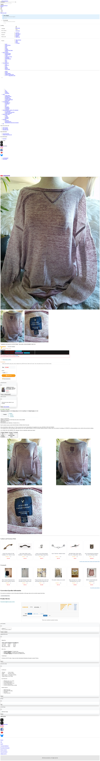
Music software (5, 52)
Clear (50, 615)
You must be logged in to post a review (7, 601)
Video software (18, 39)
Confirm (5, 631)
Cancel (2, 394)
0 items (75, 609)
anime (17, 40)
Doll (6, 66)
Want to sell (3, 36)
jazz (6, 59)
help (1, 741)
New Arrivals (3, 30)
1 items (75, 608)
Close (2, 406)
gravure (6, 51)
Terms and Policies (3, 751)
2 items (75, 606)
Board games (7, 69)
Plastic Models (7, 73)
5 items (75, 605)
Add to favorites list (7, 378)
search (2, 4)
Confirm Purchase (7, 394)
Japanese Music (8, 53)
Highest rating (35, 613)
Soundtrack (7, 57)
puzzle (6, 67)
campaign (3, 28)
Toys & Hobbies (6, 62)
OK (1, 704)
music (6, 44)
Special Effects (8, 45)
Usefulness (42, 613)
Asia (6, 61)
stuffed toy (7, 65)
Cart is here (18, 30)
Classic (6, 55)
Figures (6, 72)
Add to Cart (9, 375)
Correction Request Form (5, 595)
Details (16, 355)
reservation (3, 32)
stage (6, 47)
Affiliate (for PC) (3, 753)
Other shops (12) (7, 359)
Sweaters (11, 414)
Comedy (6, 49)
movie (17, 42)
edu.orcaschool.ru (5, 0)
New (11, 351)
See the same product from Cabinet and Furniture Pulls (90, 561)
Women (2, 40)
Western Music (8, 54)
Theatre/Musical (8, 58)
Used (16, 352)
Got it (2, 661)
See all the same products (95, 587)
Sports (6, 48)
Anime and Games (8, 56)
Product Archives (3, 749)
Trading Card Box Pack (9, 74)
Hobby (6, 71)
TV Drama (18, 43)
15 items (75, 604)
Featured (3, 34)
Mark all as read (3, 12)
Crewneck (12, 416)
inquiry (1, 743)
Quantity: (3, 628)
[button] (50, 11)
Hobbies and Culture (9, 50)
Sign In (1, 6)
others (6, 46)
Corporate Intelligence (4, 745)
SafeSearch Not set (3, 5)
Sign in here (18, 28)
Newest (30, 613)
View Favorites (6, 406)
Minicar (6, 68)
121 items (36, 607)
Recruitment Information (4, 747)
